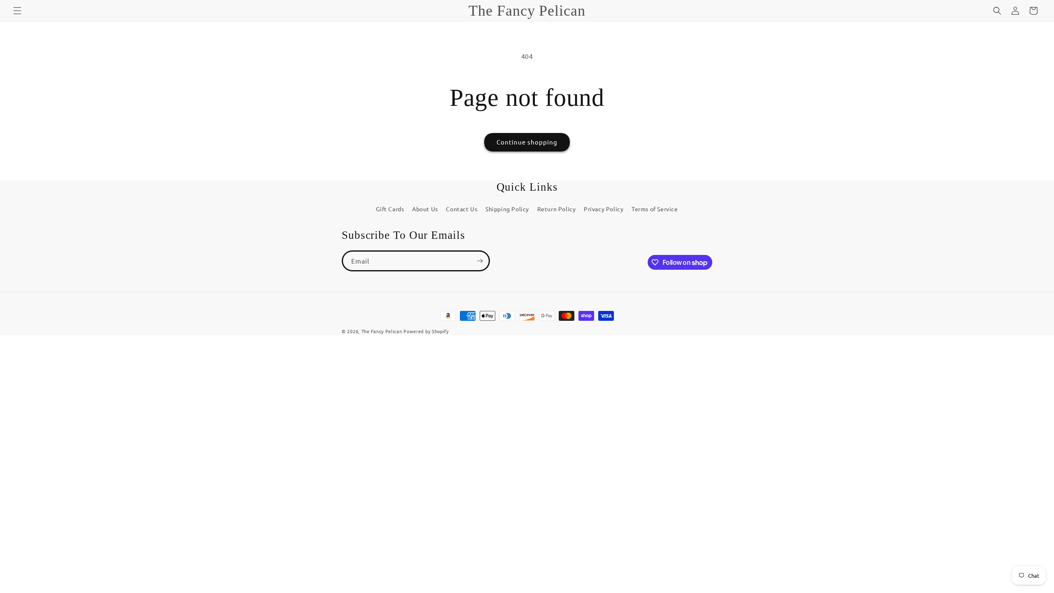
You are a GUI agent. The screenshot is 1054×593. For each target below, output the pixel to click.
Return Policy (556, 208)
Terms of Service (655, 208)
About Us (425, 208)
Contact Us (461, 208)
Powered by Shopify (426, 331)
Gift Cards (390, 208)
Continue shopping (527, 142)
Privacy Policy (603, 208)
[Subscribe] (480, 260)
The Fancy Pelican (381, 331)
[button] (17, 11)
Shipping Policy (507, 208)
